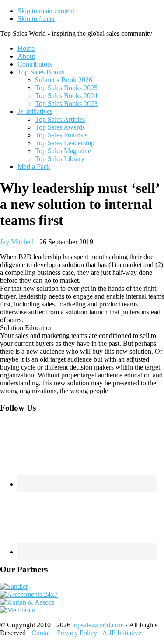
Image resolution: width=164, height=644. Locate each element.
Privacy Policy (77, 633)
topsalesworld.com (98, 625)
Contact (42, 633)
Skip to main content (45, 10)
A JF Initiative (121, 633)
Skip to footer (36, 18)
